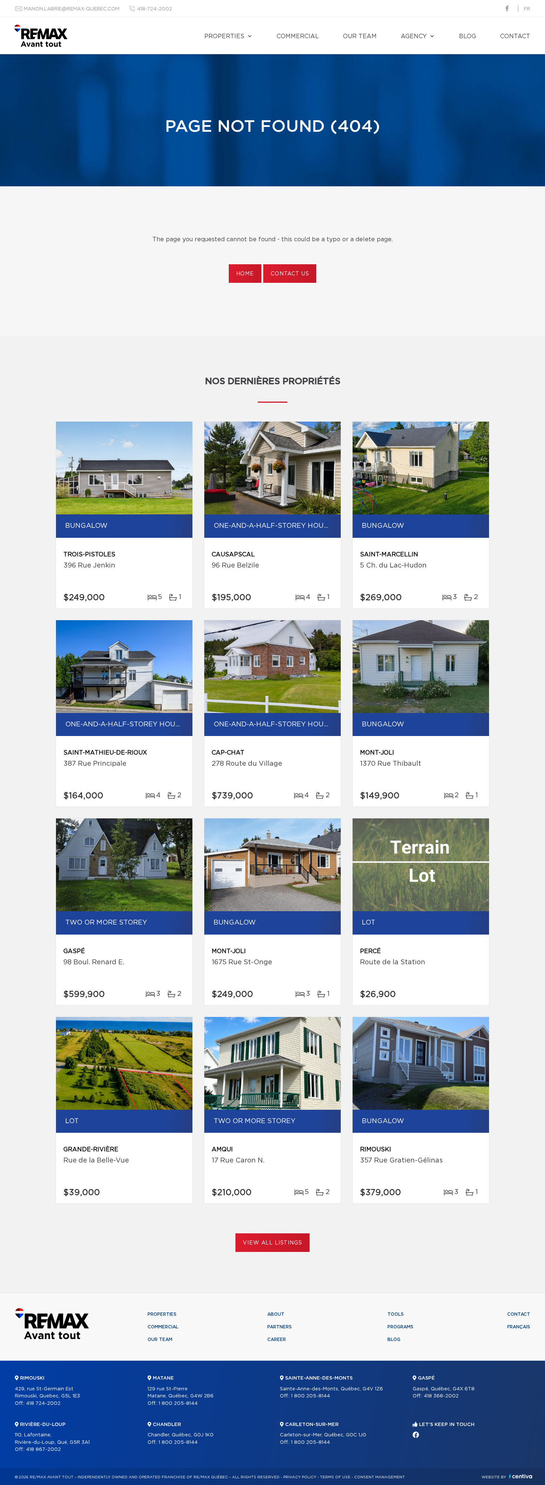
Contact (515, 36)
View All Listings (272, 1243)
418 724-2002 (43, 1403)
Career (276, 1339)
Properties (224, 36)
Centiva (520, 1476)
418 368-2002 (441, 1396)
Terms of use (335, 1477)
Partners (279, 1327)
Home (245, 274)
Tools (395, 1314)
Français (518, 1327)
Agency (414, 36)
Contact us (290, 274)
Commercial (298, 36)
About (275, 1314)
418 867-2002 (43, 1449)
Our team (360, 36)
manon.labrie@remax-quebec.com (71, 9)
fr (527, 9)
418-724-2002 (154, 9)
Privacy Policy (299, 1477)
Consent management (379, 1477)
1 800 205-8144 (178, 1403)
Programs (400, 1327)
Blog (467, 36)
